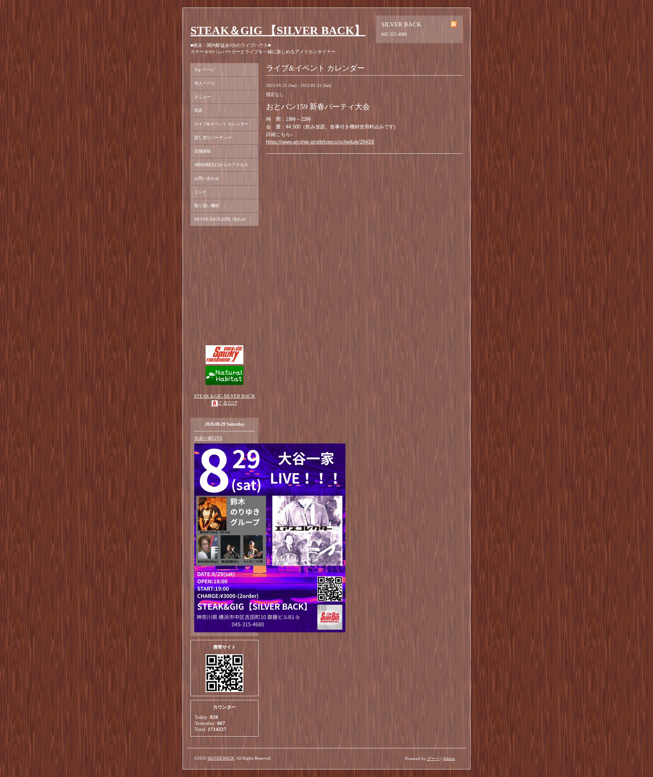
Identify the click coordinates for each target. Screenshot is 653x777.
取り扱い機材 (206, 205)
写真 (198, 110)
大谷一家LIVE (208, 438)
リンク (200, 192)
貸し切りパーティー (213, 137)
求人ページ (204, 83)
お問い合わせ (206, 178)
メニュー (202, 96)
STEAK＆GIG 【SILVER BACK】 (277, 30)
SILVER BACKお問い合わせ (220, 219)
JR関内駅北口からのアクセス (221, 164)
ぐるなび (227, 403)
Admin (449, 758)
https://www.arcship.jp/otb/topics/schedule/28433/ (320, 142)
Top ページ (204, 69)
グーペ (433, 758)
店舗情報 (202, 151)
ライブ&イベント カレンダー (221, 124)
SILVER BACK (220, 758)
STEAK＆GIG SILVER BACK (224, 396)
